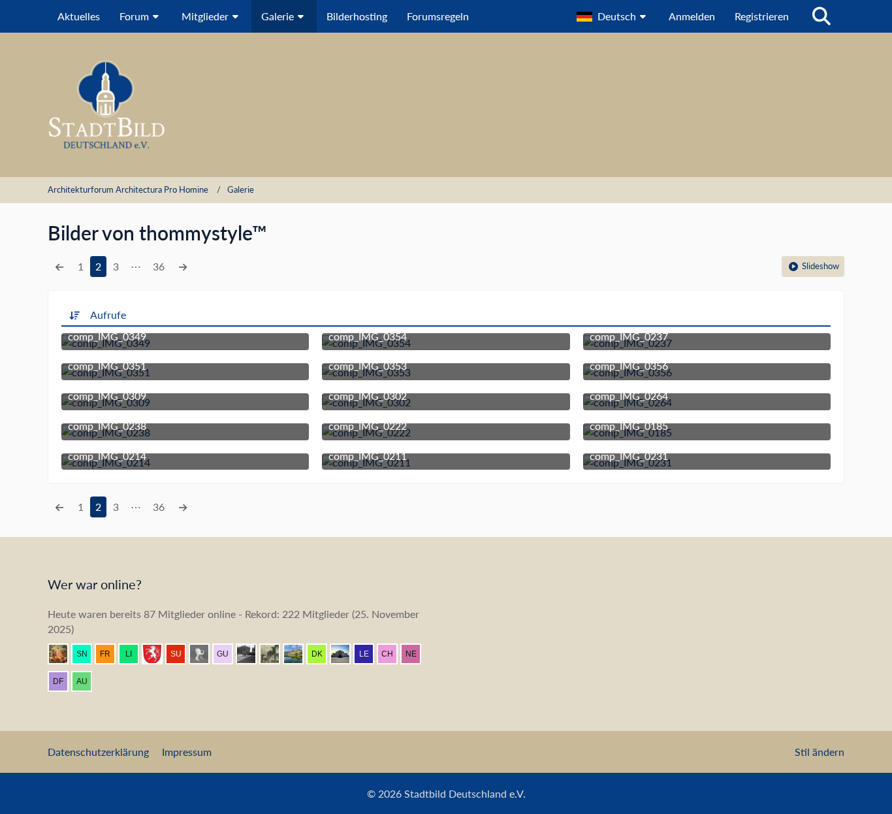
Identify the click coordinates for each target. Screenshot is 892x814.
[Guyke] (228, 653)
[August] (87, 681)
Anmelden (692, 16)
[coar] (345, 653)
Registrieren (762, 16)
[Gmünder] (157, 653)
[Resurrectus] (63, 653)
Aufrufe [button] (108, 314)
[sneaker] (87, 653)
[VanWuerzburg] (298, 653)
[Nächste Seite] (183, 266)
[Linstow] (134, 653)
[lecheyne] (369, 653)
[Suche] (821, 16)
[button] (613, 16)
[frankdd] (110, 653)
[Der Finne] (63, 681)
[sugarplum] (181, 653)
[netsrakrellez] (416, 653)
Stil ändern (819, 751)
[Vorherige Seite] (59, 266)
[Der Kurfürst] (322, 653)
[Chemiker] (392, 653)
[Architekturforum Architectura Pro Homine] (446, 104)
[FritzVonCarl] (204, 653)
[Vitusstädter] (275, 653)
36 (159, 266)
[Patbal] (251, 653)
